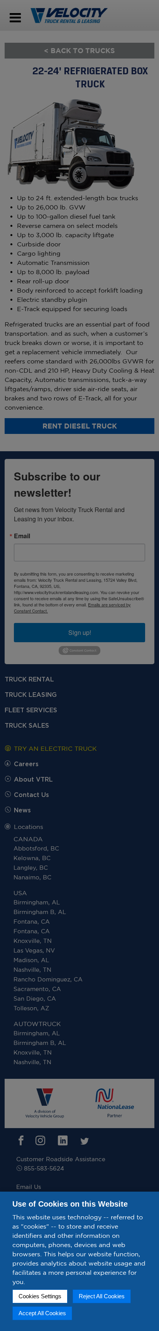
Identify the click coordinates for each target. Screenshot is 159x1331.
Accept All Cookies (42, 1313)
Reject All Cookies (102, 1296)
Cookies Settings (40, 1296)
